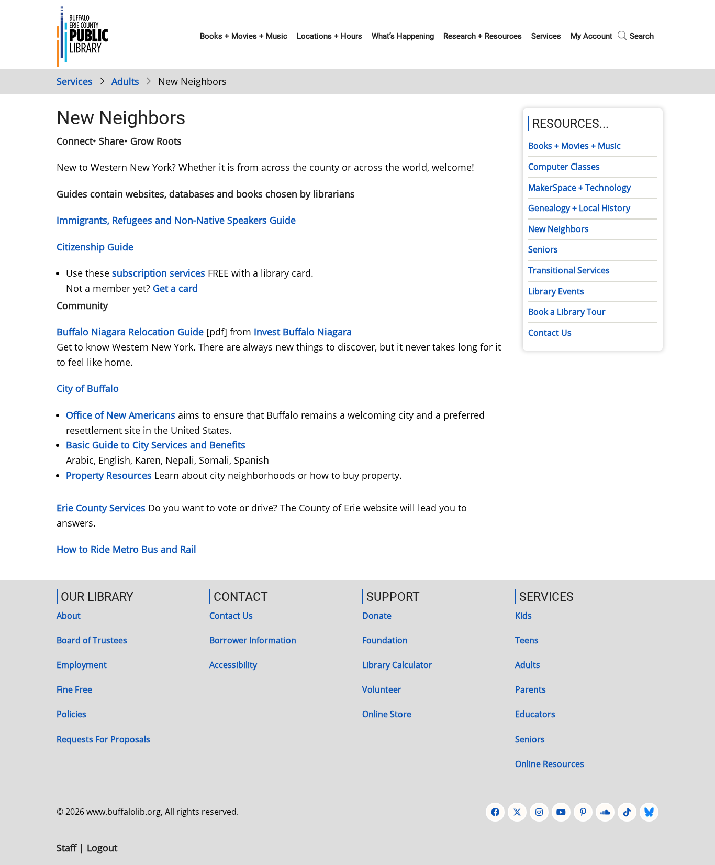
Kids (523, 615)
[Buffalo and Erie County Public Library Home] (82, 35)
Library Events (556, 291)
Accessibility (233, 665)
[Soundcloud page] (605, 812)
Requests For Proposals (103, 739)
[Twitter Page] (517, 812)
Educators (535, 714)
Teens (527, 640)
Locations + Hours (329, 36)
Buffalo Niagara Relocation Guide (130, 331)
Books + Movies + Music (243, 36)
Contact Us (550, 332)
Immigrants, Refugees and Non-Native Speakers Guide (176, 220)
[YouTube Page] (561, 812)
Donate (377, 615)
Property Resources (109, 475)
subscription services (158, 273)
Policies (71, 714)
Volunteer (381, 689)
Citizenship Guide (95, 246)
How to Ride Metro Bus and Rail (126, 549)
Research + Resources (482, 36)
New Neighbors (558, 229)
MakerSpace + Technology (579, 187)
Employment (82, 665)
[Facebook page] (495, 812)
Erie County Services (101, 507)
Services (546, 36)
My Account (591, 36)
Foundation (385, 640)
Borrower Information (252, 640)
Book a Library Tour (567, 311)
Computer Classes (564, 166)
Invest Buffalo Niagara (303, 331)
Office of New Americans (120, 415)
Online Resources (549, 764)
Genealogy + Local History (579, 208)
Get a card (175, 288)
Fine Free (74, 689)
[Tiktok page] (627, 812)
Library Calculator (397, 665)
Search (642, 36)
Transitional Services (569, 270)
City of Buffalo (88, 388)
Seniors (543, 249)
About (69, 615)
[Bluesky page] (649, 812)
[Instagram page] (539, 812)
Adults (125, 81)
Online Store (386, 714)
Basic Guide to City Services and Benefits (155, 445)
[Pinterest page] (583, 812)
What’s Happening (403, 36)
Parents (530, 689)
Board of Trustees (92, 640)
